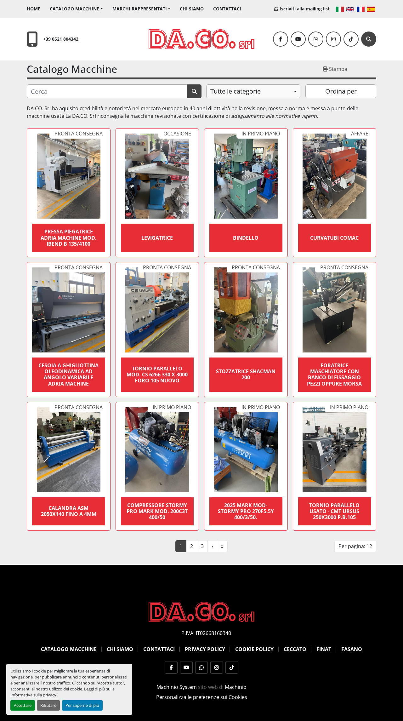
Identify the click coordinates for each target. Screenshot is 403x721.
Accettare (22, 705)
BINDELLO (245, 237)
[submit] (194, 91)
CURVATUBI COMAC (334, 237)
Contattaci (227, 9)
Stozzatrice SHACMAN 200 (245, 374)
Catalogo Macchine (74, 9)
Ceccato (295, 649)
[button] (76, 8)
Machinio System (176, 687)
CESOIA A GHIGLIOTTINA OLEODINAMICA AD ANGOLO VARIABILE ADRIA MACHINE (68, 374)
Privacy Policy (205, 649)
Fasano (351, 649)
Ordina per (341, 91)
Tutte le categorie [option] (235, 91)
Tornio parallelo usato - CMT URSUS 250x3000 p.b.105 (334, 511)
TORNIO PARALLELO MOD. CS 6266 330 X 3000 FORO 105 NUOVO (157, 374)
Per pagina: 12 (355, 546)
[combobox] (253, 91)
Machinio (236, 687)
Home (33, 9)
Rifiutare (48, 705)
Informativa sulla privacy (33, 695)
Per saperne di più (82, 705)
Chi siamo (192, 9)
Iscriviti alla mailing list (305, 9)
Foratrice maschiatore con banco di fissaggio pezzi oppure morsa (334, 374)
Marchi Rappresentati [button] (139, 9)
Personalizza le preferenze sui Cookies (201, 697)
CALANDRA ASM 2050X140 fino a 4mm (68, 511)
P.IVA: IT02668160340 (206, 633)
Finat (323, 649)
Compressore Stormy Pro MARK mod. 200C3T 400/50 (157, 511)
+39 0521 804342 (60, 39)
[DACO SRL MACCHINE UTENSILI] (201, 611)
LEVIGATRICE (157, 237)
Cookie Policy (254, 649)
